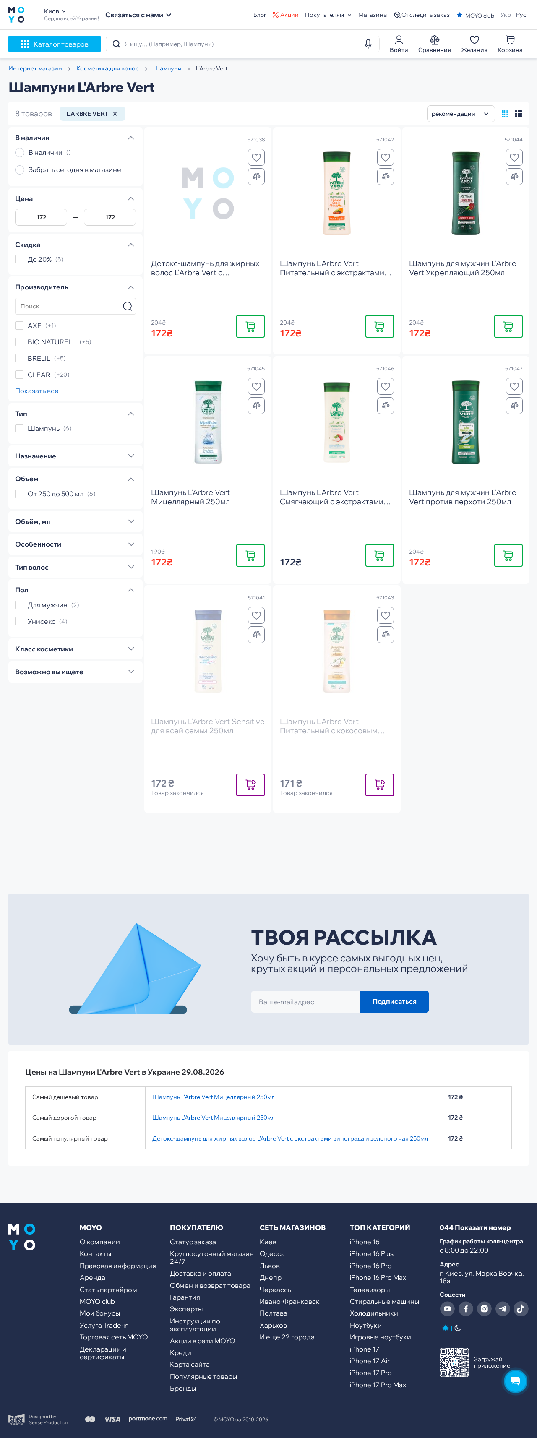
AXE (35, 325)
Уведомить (250, 784)
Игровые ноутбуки (380, 1337)
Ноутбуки (366, 1325)
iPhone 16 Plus (372, 1253)
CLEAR (39, 374)
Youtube (447, 1308)
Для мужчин (48, 605)
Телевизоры (370, 1289)
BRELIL (39, 358)
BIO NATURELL (52, 342)
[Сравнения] (256, 176)
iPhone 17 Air (370, 1361)
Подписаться (395, 1001)
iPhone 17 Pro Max (378, 1385)
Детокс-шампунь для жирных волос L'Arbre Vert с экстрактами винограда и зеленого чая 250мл (290, 1138)
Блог (259, 15)
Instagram (484, 1308)
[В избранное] (256, 157)
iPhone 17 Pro (371, 1372)
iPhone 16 (365, 1241)
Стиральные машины (384, 1301)
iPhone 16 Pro (371, 1265)
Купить (250, 326)
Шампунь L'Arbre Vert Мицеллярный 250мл (213, 1097)
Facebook (465, 1308)
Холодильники (374, 1313)
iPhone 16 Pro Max (378, 1277)
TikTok (521, 1308)
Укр (506, 15)
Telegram (502, 1308)
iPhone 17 (365, 1349)
